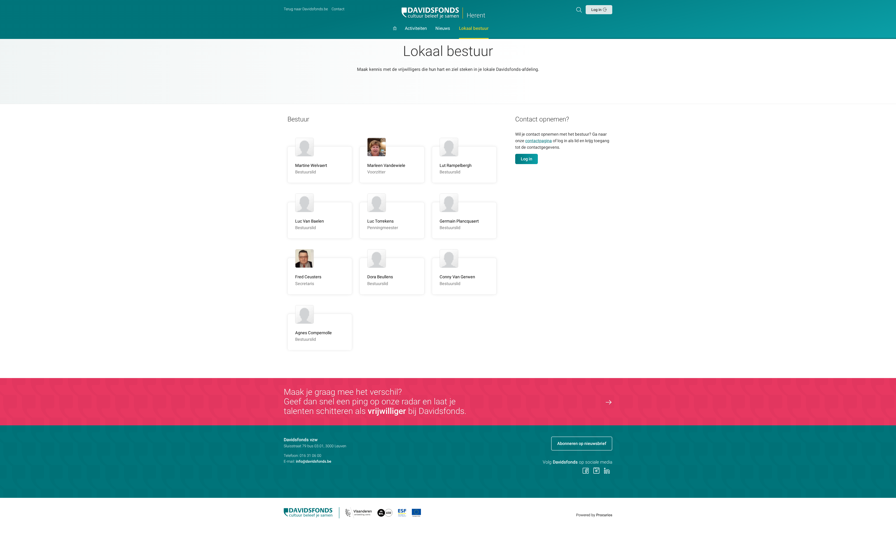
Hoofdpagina (395, 32)
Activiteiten (416, 28)
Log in (596, 9)
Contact (338, 9)
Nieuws (442, 28)
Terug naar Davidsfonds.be (306, 9)
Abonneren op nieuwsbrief (581, 443)
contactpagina (538, 140)
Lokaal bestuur (474, 28)
